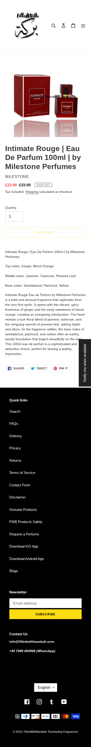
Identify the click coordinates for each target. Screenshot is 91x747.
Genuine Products (23, 510)
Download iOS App (23, 546)
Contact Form (19, 485)
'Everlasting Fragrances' (63, 731)
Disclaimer (17, 497)
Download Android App (26, 559)
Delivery (15, 436)
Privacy (15, 448)
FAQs (13, 424)
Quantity (11, 207)
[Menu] (83, 25)
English (44, 687)
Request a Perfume (24, 534)
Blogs (13, 571)
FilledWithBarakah (35, 731)
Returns (15, 460)
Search (14, 411)
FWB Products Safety (25, 522)
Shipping (31, 192)
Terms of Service (22, 473)
